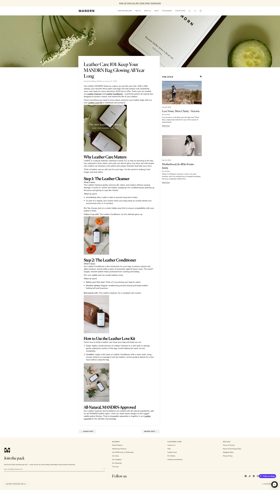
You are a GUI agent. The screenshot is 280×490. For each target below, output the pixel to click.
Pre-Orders (171, 456)
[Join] (103, 469)
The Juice (115, 466)
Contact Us (171, 445)
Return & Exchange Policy (232, 449)
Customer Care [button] (174, 442)
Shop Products (117, 445)
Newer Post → (150, 431)
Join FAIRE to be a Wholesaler (123, 452)
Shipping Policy (228, 452)
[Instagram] (258, 476)
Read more (166, 126)
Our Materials (117, 463)
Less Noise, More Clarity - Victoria (180, 111)
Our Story (115, 456)
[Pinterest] (254, 476)
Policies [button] (226, 442)
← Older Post (87, 431)
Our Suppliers (117, 459)
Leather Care (172, 452)
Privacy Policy (228, 456)
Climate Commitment (174, 459)
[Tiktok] (250, 476)
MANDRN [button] (116, 442)
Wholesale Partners (119, 449)
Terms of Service (229, 445)
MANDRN (268, 484)
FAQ (169, 449)
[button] (148, 10)
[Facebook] (246, 476)
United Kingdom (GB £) (16, 484)
